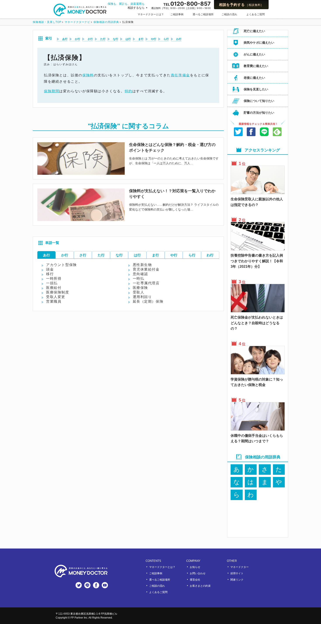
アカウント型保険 (61, 265)
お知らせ (195, 567)
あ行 (64, 39)
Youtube (104, 585)
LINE (264, 132)
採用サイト (236, 573)
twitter (78, 585)
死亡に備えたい (254, 31)
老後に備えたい (254, 77)
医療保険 (140, 288)
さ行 (90, 39)
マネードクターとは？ (151, 14)
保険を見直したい (256, 89)
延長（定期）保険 (148, 301)
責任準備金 (180, 75)
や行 (153, 39)
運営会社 (195, 579)
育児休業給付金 (146, 269)
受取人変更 (55, 297)
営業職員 (53, 301)
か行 (77, 39)
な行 (115, 39)
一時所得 (53, 278)
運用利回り (142, 297)
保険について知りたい (259, 101)
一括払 (52, 283)
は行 (128, 39)
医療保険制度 (57, 292)
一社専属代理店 (146, 283)
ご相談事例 (176, 14)
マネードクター (239, 567)
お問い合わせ (197, 573)
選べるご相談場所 (203, 14)
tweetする (238, 132)
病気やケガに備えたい (259, 42)
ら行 (166, 39)
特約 (128, 91)
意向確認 (140, 274)
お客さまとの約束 (200, 585)
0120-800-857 (181, 4)
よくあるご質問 (255, 14)
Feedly (277, 132)
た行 (102, 39)
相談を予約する (241, 4)
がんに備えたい (254, 54)
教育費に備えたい (256, 66)
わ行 (178, 39)
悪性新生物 (142, 265)
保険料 (88, 75)
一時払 (138, 278)
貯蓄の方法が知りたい (259, 112)
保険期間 (51, 91)
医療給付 (53, 288)
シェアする (251, 132)
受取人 (138, 292)
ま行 (140, 39)
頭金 (50, 269)
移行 (50, 274)
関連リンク (236, 579)
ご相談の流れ (229, 14)
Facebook (96, 585)
